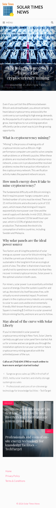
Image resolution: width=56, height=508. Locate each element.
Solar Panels (39, 84)
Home (8, 471)
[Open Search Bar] (52, 22)
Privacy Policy (12, 476)
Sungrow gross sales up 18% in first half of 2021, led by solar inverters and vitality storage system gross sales (26, 378)
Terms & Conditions (15, 480)
